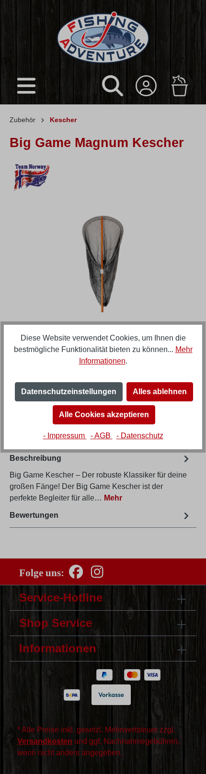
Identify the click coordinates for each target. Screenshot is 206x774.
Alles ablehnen (160, 391)
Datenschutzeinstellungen (68, 391)
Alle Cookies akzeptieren (104, 414)
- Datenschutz (139, 436)
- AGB (102, 436)
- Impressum (65, 436)
